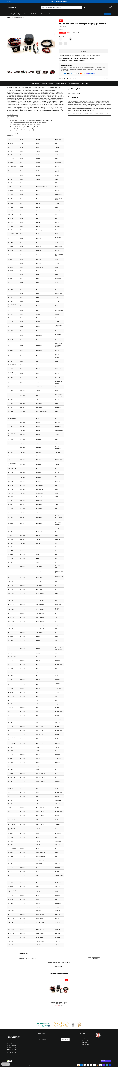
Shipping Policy (84, 1040)
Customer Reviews (47, 83)
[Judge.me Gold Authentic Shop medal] (56, 1024)
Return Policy (83, 1038)
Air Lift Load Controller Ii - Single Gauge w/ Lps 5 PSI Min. (59, 1002)
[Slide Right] (80, 1)
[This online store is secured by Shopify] (9, 1061)
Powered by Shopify (26, 1064)
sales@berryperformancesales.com (17, 1043)
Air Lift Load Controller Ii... (18, 17)
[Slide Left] (38, 1)
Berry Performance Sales (16, 1064)
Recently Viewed (74, 83)
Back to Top (84, 83)
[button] (83, 7)
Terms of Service (84, 1044)
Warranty (9, 118)
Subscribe (64, 1039)
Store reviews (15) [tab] (32, 958)
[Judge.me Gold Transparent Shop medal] (61, 1024)
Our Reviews (107, 13)
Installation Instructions (12, 115)
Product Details (34, 83)
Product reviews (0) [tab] (23, 958)
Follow (9, 1)
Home (8, 17)
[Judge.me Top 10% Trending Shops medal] (79, 1024)
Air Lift (64, 26)
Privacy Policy (83, 1042)
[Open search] (89, 958)
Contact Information (85, 1036)
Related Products (61, 83)
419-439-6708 (12, 1046)
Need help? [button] (105, 78)
